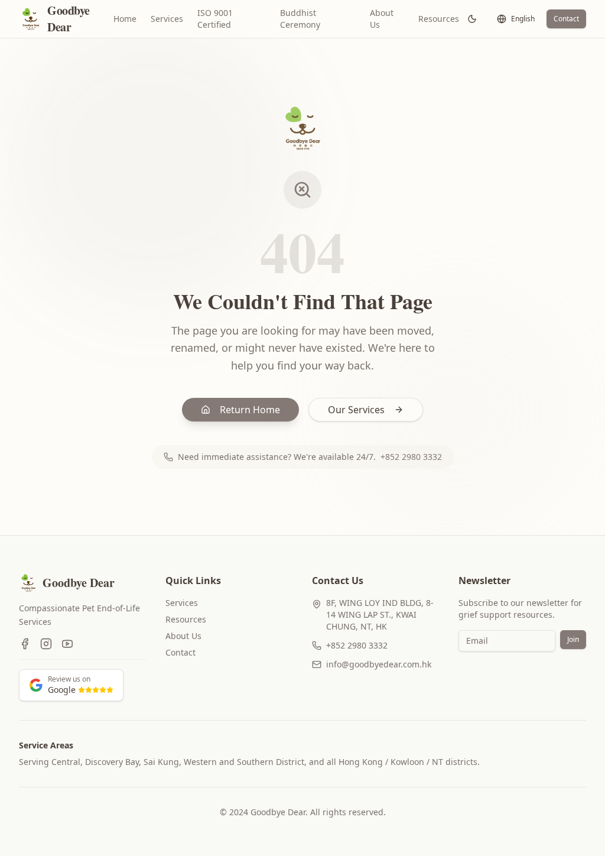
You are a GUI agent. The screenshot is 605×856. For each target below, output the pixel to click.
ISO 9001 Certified (215, 18)
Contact (566, 19)
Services (167, 18)
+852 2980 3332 (411, 456)
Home (124, 18)
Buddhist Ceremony (300, 18)
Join (573, 639)
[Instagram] (46, 644)
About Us (381, 18)
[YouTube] (67, 644)
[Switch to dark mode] (472, 19)
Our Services (356, 409)
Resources (438, 18)
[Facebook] (25, 644)
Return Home (250, 409)
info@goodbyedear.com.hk (378, 664)
